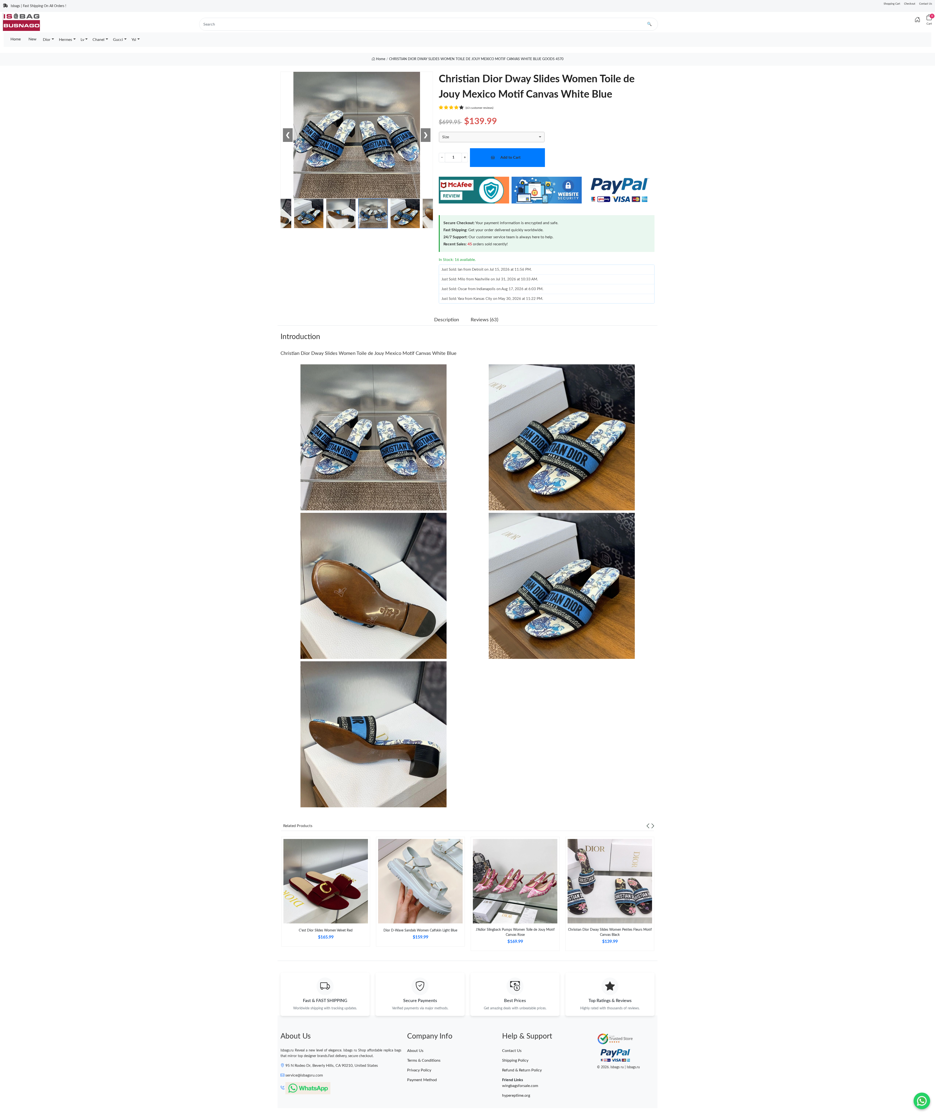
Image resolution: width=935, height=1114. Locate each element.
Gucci (118, 40)
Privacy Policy (419, 1070)
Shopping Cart (892, 3)
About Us (415, 1051)
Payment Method (422, 1080)
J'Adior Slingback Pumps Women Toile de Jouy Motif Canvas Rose (515, 932)
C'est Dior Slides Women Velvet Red (326, 930)
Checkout (909, 3)
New (32, 39)
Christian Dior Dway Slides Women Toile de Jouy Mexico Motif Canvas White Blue (368, 353)
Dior (46, 40)
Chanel (98, 40)
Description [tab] (446, 319)
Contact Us (925, 3)
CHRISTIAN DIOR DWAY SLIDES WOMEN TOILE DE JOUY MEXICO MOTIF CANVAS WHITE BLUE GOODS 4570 (476, 59)
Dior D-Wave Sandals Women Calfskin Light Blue (420, 930)
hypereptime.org (516, 1095)
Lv (82, 40)
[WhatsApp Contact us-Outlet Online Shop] (922, 1101)
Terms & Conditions (423, 1060)
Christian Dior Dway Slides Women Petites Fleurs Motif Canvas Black (610, 932)
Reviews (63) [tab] (484, 319)
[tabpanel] (325, 893)
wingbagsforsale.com (520, 1086)
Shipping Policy (515, 1060)
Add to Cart (510, 157)
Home (15, 39)
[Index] (917, 20)
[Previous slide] (648, 826)
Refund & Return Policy (522, 1070)
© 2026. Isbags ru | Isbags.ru (618, 1067)
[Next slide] (653, 826)
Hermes (65, 40)
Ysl (133, 40)
